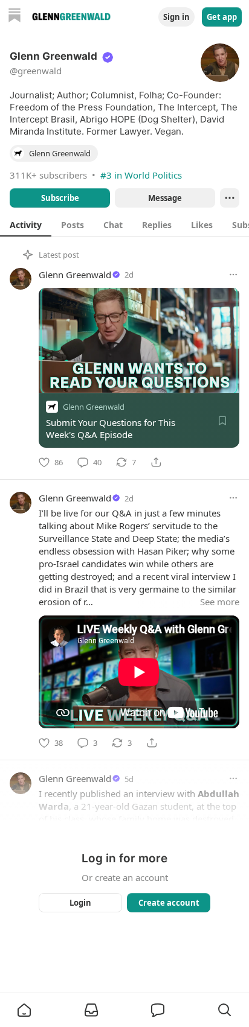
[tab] (25, 224)
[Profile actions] (229, 198)
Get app (222, 16)
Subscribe (60, 197)
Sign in (176, 16)
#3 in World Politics (141, 175)
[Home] (14, 16)
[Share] (156, 462)
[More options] (233, 274)
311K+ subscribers (48, 175)
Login (80, 902)
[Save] (222, 420)
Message (165, 197)
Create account (168, 902)
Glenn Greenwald (75, 275)
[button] (24, 1010)
